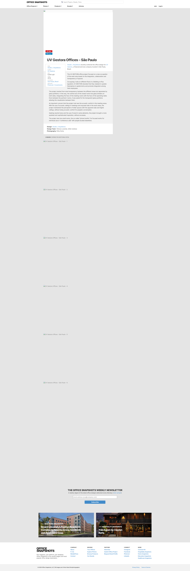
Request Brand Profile (111, 554)
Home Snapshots (143, 554)
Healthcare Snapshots (145, 558)
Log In (160, 6)
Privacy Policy (136, 567)
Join (155, 6)
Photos (45, 6)
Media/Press (74, 554)
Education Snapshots (144, 556)
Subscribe (95, 502)
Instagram (127, 549)
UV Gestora (51, 71)
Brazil (56, 81)
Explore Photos (92, 552)
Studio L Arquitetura (54, 67)
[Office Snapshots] (42, 2)
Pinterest (127, 554)
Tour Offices (91, 549)
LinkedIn (126, 556)
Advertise (107, 549)
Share (49, 54)
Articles (81, 6)
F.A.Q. (72, 552)
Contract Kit (141, 549)
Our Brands (90, 556)
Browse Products (92, 554)
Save (50, 51)
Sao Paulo (51, 81)
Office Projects (31, 6)
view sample (117, 493)
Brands (69, 6)
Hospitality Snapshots (144, 552)
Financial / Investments (55, 85)
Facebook (127, 552)
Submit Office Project (110, 552)
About (72, 549)
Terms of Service (146, 567)
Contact (73, 556)
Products (57, 6)
